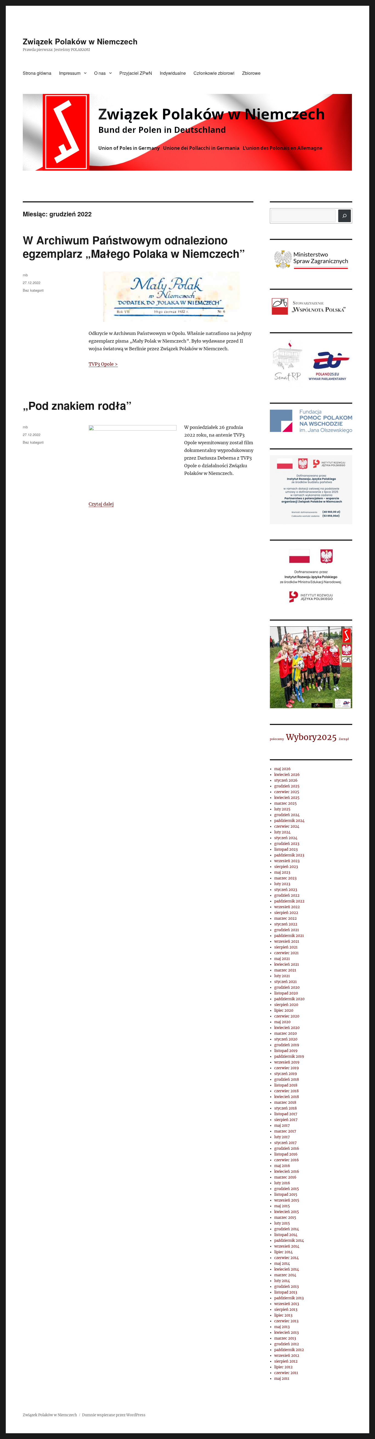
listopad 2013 (285, 1292)
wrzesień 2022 (287, 907)
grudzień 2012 (286, 1344)
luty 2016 (282, 1183)
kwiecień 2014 (286, 1269)
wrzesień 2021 (286, 941)
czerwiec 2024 (286, 826)
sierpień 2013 (285, 1309)
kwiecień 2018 (286, 1096)
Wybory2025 (311, 737)
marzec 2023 (285, 878)
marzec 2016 (285, 1177)
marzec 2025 (285, 803)
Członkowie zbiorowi (214, 73)
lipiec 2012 (283, 1367)
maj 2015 (282, 1206)
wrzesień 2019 (287, 1062)
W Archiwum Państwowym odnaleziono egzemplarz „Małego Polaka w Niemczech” (134, 246)
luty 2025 (282, 809)
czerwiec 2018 (286, 1091)
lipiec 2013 (283, 1315)
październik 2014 (289, 1240)
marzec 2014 (285, 1275)
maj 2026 (282, 769)
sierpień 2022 (286, 912)
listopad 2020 (286, 993)
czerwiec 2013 (286, 1321)
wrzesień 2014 (286, 1246)
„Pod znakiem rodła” (77, 405)
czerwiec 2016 (286, 1160)
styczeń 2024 (285, 838)
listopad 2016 (286, 1154)
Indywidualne (173, 73)
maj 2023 (282, 872)
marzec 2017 (285, 1131)
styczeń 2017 (285, 1142)
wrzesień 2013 (286, 1304)
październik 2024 (289, 820)
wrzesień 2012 (286, 1355)
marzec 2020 (285, 1033)
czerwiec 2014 (286, 1257)
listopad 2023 (286, 849)
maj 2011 (281, 1378)
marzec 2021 (285, 970)
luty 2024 (282, 832)
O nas (100, 73)
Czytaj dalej (101, 504)
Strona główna (37, 73)
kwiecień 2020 (287, 1027)
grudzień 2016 (286, 1148)
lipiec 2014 (283, 1252)
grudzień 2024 (287, 815)
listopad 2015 (285, 1194)
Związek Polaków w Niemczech (80, 41)
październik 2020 (289, 999)
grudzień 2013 (286, 1286)
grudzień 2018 (286, 1079)
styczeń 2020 (285, 1039)
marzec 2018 (285, 1102)
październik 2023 (289, 855)
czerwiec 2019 (286, 1068)
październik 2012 (289, 1350)
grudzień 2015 (286, 1188)
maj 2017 (282, 1125)
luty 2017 (282, 1137)
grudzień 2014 (286, 1229)
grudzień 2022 (287, 895)
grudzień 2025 (287, 786)
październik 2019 (289, 1056)
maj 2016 (282, 1165)
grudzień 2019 (286, 1045)
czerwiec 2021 (286, 953)
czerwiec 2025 (286, 792)
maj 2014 (282, 1263)
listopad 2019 (286, 1050)
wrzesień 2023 (287, 861)
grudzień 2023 (286, 843)
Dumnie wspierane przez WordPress (113, 1415)
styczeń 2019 (285, 1073)
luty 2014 (282, 1281)
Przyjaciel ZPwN (135, 73)
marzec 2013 (285, 1338)
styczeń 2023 (285, 889)
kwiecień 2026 (287, 774)
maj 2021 (282, 958)
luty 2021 (282, 976)
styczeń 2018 (285, 1108)
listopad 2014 (285, 1234)
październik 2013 (289, 1298)
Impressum (69, 73)
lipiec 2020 (283, 1010)
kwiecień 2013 (286, 1332)
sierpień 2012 (286, 1361)
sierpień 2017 (286, 1119)
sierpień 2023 (286, 866)
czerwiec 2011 (286, 1373)
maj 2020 (282, 1022)
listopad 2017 (285, 1114)
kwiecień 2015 (286, 1211)
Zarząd (344, 739)
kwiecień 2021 (286, 964)
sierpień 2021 (286, 947)
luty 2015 (282, 1223)
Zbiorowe (251, 73)
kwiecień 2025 (287, 797)
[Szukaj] (344, 216)
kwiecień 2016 (286, 1171)
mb (25, 274)
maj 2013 (282, 1327)
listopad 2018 (285, 1085)
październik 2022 (289, 901)
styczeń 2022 (285, 924)
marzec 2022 (285, 918)
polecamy (277, 739)
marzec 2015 (285, 1217)
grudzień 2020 (287, 987)
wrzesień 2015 (286, 1200)
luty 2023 (282, 884)
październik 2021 (289, 935)
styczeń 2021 (285, 981)
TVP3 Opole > (103, 364)
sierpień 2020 (286, 1004)
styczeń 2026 (286, 780)
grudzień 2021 (286, 930)
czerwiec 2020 (286, 1016)
